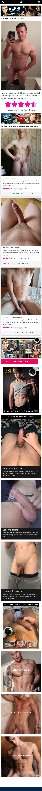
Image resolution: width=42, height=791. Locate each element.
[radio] (8, 104)
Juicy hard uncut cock (12, 468)
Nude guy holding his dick (13, 317)
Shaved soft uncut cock (13, 591)
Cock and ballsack (11, 530)
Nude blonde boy (9, 178)
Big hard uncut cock (11, 248)
